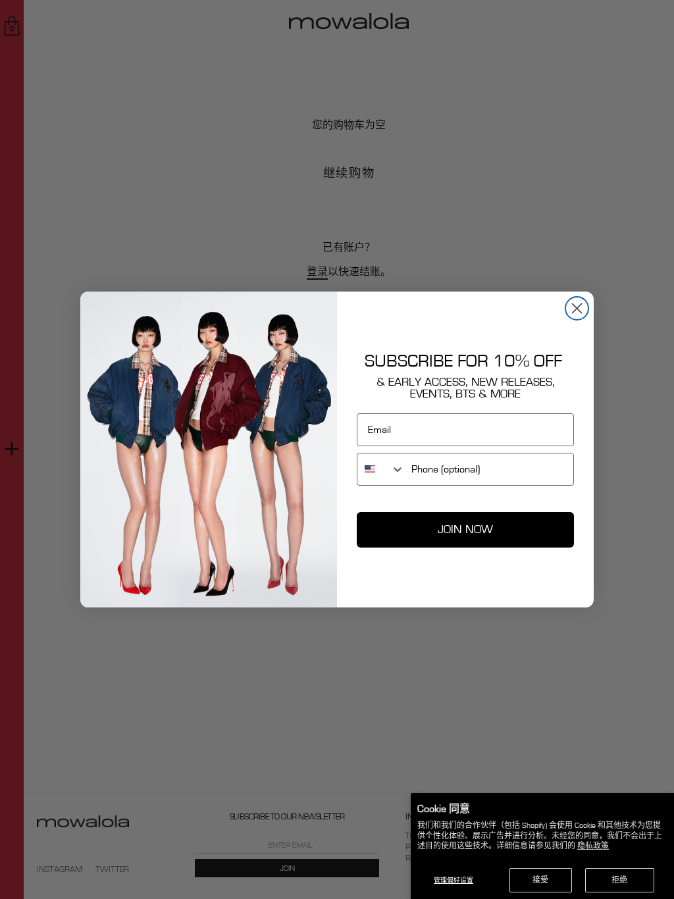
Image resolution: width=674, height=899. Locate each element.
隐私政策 (593, 846)
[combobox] (381, 469)
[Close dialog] (576, 308)
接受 (540, 880)
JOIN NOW (465, 530)
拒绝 (619, 880)
